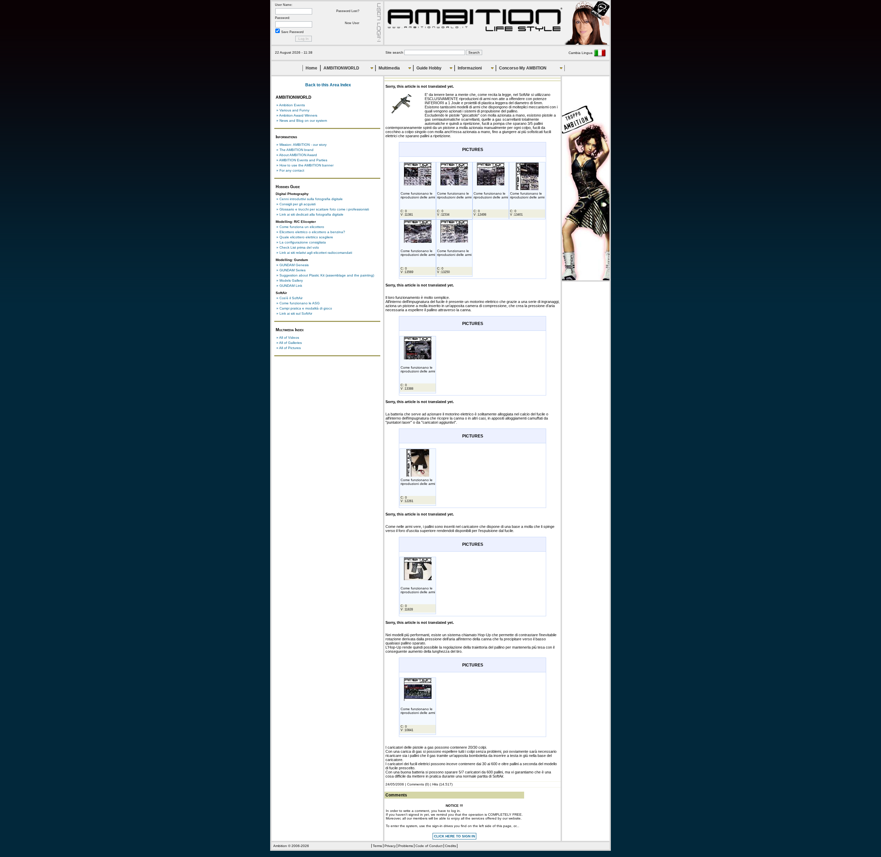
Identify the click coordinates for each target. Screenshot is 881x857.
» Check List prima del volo (297, 247)
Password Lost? (347, 11)
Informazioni (470, 68)
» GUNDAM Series (291, 270)
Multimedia (389, 68)
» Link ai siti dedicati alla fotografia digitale (309, 214)
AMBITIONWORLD (341, 68)
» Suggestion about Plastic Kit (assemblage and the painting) (325, 275)
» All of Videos (287, 337)
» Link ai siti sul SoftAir (294, 313)
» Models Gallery (289, 280)
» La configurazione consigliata (301, 242)
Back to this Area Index (328, 85)
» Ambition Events (290, 105)
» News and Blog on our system (301, 120)
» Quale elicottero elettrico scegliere (304, 237)
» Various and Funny (292, 110)
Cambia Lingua (581, 53)
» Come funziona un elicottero (300, 227)
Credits (450, 846)
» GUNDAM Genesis (292, 265)
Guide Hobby (429, 68)
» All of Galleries (289, 343)
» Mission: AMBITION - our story (301, 145)
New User (352, 23)
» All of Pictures (288, 348)
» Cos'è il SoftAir (289, 298)
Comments (415, 784)
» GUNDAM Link (289, 286)
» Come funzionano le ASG (298, 303)
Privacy (390, 846)
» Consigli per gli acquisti (296, 204)
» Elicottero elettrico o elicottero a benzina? (310, 232)
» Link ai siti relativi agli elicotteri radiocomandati (314, 252)
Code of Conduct (429, 846)
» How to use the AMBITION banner (304, 165)
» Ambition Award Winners (296, 115)
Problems (405, 846)
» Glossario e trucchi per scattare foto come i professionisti (322, 209)
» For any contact (290, 170)
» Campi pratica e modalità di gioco (304, 308)
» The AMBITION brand (295, 150)
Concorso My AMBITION (522, 68)
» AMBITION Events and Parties (301, 160)
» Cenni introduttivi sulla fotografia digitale (309, 199)
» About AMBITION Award (296, 155)
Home (311, 68)
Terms (377, 846)
